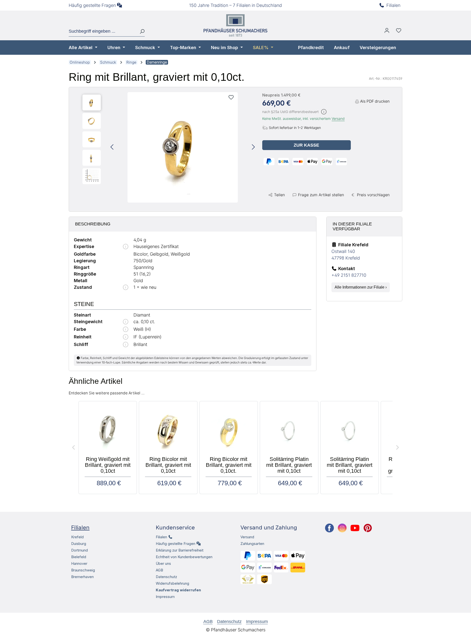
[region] (168, 147)
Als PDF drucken (375, 101)
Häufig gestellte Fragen (92, 5)
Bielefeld (78, 556)
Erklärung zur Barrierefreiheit (179, 550)
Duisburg (78, 543)
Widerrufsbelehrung (172, 583)
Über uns (163, 563)
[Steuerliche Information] (324, 112)
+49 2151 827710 (348, 275)
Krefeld (77, 537)
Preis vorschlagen (373, 194)
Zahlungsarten (252, 543)
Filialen (393, 5)
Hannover (79, 563)
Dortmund (79, 550)
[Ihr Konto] (387, 32)
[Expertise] (126, 247)
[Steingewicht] (126, 322)
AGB (159, 570)
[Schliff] (126, 345)
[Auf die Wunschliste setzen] (231, 97)
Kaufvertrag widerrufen (178, 590)
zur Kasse (306, 145)
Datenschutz (166, 576)
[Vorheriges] (112, 147)
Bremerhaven (82, 576)
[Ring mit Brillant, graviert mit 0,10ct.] (183, 147)
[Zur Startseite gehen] (235, 25)
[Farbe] (126, 329)
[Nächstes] (253, 147)
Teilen (279, 194)
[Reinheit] (126, 337)
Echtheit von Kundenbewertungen (184, 556)
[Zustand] (126, 287)
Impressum (165, 596)
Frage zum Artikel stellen (321, 194)
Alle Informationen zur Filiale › (361, 287)
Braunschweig (83, 570)
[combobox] (102, 31)
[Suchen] (140, 31)
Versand (338, 118)
